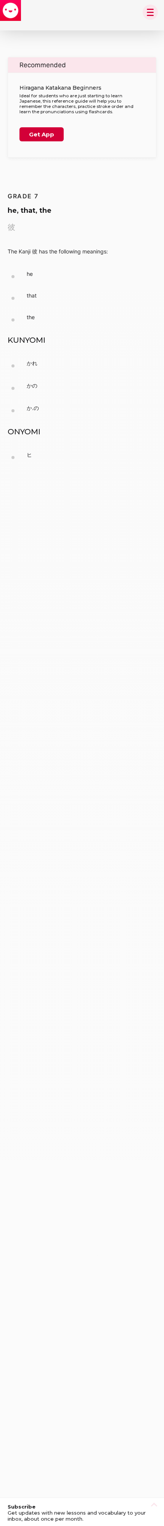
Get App (41, 134)
